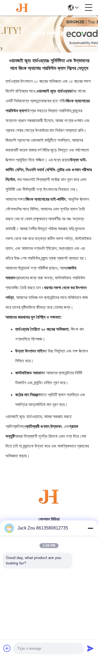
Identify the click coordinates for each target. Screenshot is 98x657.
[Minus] (90, 528)
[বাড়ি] (49, 503)
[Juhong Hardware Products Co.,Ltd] (22, 8)
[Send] (90, 648)
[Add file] (7, 648)
